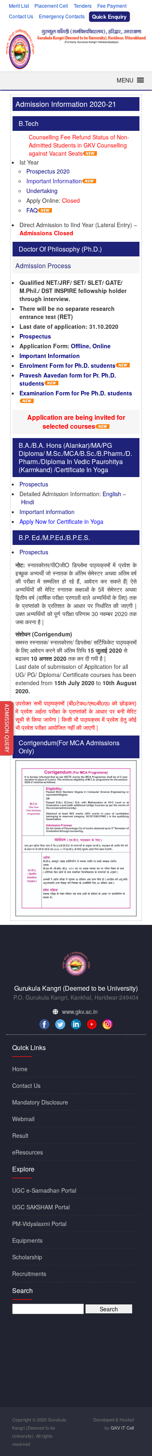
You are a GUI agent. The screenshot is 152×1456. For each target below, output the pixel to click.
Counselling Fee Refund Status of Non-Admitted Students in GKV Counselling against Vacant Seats (79, 145)
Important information (47, 512)
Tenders (83, 5)
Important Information (54, 181)
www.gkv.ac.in (80, 1011)
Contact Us (21, 16)
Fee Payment (111, 5)
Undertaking (42, 191)
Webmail (23, 1119)
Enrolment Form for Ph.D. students (67, 365)
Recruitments (29, 1273)
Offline (80, 346)
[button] (125, 80)
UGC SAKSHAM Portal (41, 1207)
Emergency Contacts (62, 16)
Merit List (19, 5)
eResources (27, 1152)
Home (20, 1069)
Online (101, 346)
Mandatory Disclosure (40, 1102)
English (112, 494)
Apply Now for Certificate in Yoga (61, 521)
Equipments (27, 1240)
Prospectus (35, 336)
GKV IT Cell (122, 1427)
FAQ (32, 210)
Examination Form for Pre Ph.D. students (75, 393)
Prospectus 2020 (48, 171)
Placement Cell (51, 5)
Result (20, 1135)
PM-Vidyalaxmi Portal (39, 1223)
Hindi (27, 502)
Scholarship (27, 1257)
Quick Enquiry (109, 16)
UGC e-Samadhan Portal (44, 1190)
